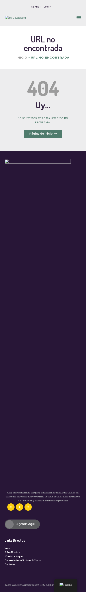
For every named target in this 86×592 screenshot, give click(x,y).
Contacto (9, 564)
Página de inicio (41, 133)
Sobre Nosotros (12, 552)
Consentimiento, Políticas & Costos (23, 560)
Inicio (22, 57)
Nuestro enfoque (13, 556)
